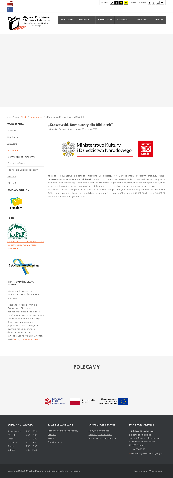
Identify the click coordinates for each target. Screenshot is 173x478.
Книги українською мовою (26, 339)
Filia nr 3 (11, 183)
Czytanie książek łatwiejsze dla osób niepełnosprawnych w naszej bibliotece (25, 245)
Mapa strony (140, 471)
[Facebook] (10, 10)
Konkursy (12, 130)
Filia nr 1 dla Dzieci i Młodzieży (22, 170)
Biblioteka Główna (16, 163)
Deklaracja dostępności (100, 434)
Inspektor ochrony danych (102, 438)
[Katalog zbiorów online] (16, 203)
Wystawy (12, 143)
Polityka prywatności (99, 430)
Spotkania (12, 137)
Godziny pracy (55, 442)
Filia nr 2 (11, 176)
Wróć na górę (155, 471)
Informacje (13, 150)
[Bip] (10, 3)
